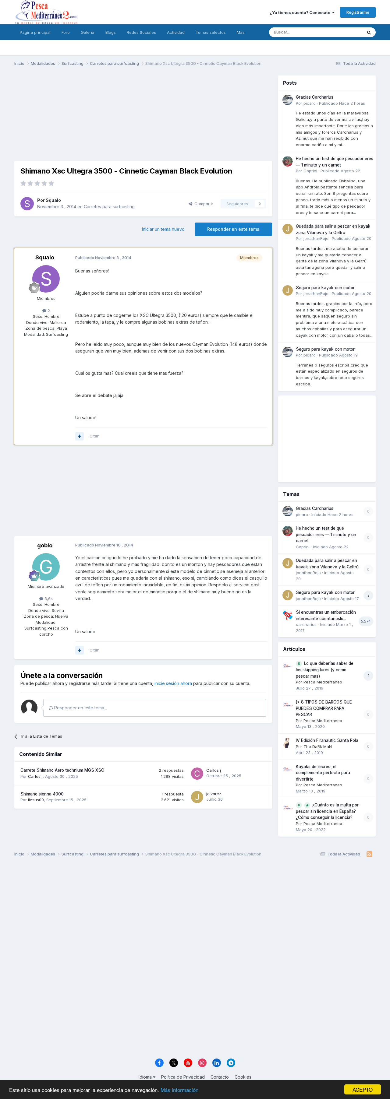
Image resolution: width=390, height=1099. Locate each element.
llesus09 (36, 799)
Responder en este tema (233, 229)
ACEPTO (363, 1089)
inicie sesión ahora (173, 683)
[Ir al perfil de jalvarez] (197, 797)
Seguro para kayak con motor (325, 287)
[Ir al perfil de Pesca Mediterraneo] (287, 666)
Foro (66, 32)
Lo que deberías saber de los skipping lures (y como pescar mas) (324, 670)
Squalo (53, 200)
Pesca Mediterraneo (322, 681)
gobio (44, 545)
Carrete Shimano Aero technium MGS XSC (62, 770)
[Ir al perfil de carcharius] (287, 615)
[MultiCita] (79, 436)
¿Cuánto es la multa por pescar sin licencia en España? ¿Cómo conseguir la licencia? (327, 811)
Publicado (342, 103)
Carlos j (35, 776)
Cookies (243, 1077)
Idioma (146, 1077)
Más (241, 32)
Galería (87, 32)
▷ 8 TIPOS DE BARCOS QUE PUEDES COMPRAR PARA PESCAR (324, 708)
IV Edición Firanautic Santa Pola (327, 740)
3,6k (48, 598)
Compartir (202, 203)
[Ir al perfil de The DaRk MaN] (287, 743)
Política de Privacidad (183, 1077)
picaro (309, 103)
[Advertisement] (143, 118)
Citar (94, 436)
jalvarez (213, 793)
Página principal (35, 32)
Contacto (220, 1077)
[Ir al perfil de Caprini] (287, 161)
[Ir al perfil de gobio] (46, 567)
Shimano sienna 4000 (42, 794)
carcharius (306, 624)
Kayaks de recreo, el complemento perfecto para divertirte (323, 772)
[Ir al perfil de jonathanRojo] (287, 229)
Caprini (310, 170)
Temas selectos (211, 32)
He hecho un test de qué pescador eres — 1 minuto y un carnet (326, 534)
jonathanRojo (315, 238)
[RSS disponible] (369, 854)
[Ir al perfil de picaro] (287, 100)
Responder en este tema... (80, 707)
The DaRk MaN (317, 746)
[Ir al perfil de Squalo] (27, 203)
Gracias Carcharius (314, 97)
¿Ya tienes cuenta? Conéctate (301, 12)
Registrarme (357, 12)
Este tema (345, 32)
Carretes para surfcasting (109, 206)
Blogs (110, 32)
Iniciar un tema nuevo (163, 229)
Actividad (176, 32)
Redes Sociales (141, 32)
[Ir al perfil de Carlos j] (197, 773)
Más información (179, 1090)
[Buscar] (369, 32)
